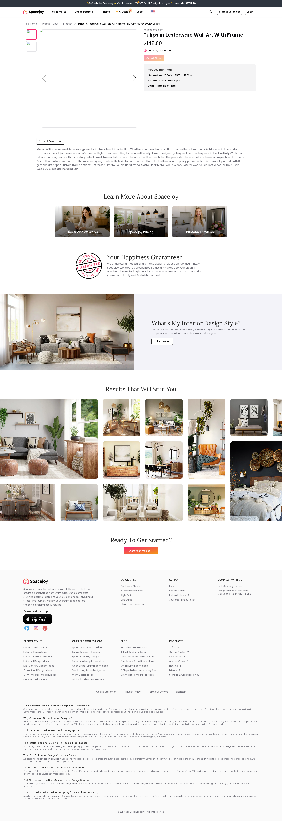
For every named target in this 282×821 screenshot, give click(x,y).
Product (67, 23)
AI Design (124, 11)
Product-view (50, 23)
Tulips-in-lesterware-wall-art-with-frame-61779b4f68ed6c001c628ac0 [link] (119, 23)
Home (33, 23)
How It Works (58, 11)
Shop (140, 11)
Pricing (106, 11)
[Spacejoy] (34, 11)
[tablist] (50, 141)
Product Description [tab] (50, 141)
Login (250, 11)
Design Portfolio (84, 11)
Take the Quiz (162, 341)
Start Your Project (229, 11)
